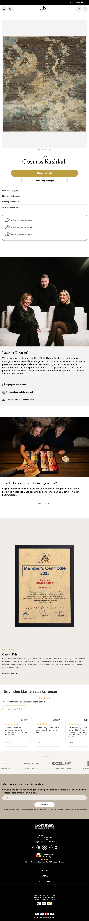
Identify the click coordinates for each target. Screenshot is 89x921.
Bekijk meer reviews (15, 709)
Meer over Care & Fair (9, 673)
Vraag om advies (44, 503)
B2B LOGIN (76, 2)
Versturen (44, 805)
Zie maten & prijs (44, 173)
